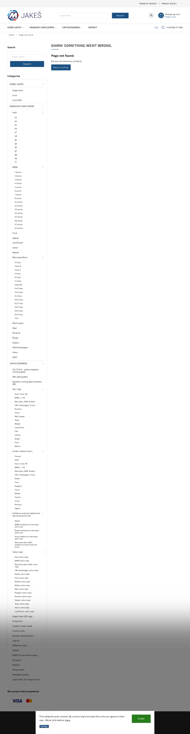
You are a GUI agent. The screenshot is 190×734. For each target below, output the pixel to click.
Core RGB (17, 100)
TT (16, 162)
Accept (141, 718)
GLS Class (19, 314)
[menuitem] (17, 27)
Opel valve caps (21, 589)
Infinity (18, 435)
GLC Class (19, 303)
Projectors (17, 621)
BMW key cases (19, 645)
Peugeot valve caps (23, 592)
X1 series (18, 202)
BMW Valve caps (22, 560)
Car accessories (18, 363)
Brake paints (18, 669)
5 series (18, 187)
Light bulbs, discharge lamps (26, 679)
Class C (18, 270)
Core (14, 95)
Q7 (16, 151)
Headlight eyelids (20, 674)
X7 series (18, 224)
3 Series (18, 179)
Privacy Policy (169, 3)
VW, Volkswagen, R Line (25, 405)
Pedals (15, 650)
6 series (18, 191)
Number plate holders (23, 635)
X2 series (19, 205)
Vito (16, 318)
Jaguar (15, 238)
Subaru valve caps (22, 600)
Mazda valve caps (22, 581)
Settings (44, 726)
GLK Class (19, 311)
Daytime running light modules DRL (27, 382)
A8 (16, 136)
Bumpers (16, 660)
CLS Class (19, 292)
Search (120, 15)
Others (17, 446)
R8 (16, 158)
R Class (18, 277)
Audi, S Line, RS (21, 394)
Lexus (15, 247)
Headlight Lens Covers (22, 106)
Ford (14, 233)
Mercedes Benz (19, 257)
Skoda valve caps (22, 574)
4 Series (18, 183)
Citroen (18, 456)
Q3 (16, 143)
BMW (15, 167)
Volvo (15, 352)
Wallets (16, 665)
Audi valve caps (21, 557)
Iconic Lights (16, 84)
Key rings (16, 389)
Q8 (16, 154)
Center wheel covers (22, 451)
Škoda (15, 337)
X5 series (19, 217)
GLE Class (19, 307)
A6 (16, 128)
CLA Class (19, 288)
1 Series (18, 172)
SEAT (14, 357)
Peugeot (18, 486)
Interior (16, 640)
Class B (18, 266)
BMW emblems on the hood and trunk (26, 525)
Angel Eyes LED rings (22, 616)
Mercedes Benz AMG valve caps (26, 565)
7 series (18, 194)
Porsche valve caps (23, 596)
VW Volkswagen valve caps (26, 570)
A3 (16, 117)
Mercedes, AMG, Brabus (25, 401)
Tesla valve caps (22, 604)
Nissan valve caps (22, 585)
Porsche (16, 333)
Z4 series (19, 228)
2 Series (18, 176)
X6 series (19, 220)
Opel (14, 328)
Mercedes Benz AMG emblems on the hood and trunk (26, 544)
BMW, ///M (20, 397)
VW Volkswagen (20, 347)
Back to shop (60, 67)
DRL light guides (20, 376)
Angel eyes (17, 90)
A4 (16, 121)
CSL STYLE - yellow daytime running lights (25, 370)
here (67, 720)
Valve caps (17, 552)
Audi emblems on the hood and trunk (26, 537)
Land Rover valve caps (24, 611)
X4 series (19, 213)
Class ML (18, 284)
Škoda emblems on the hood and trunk (27, 531)
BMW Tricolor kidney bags (24, 655)
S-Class (18, 281)
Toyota (18, 497)
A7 (16, 132)
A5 (16, 125)
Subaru (15, 342)
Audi (14, 112)
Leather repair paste (22, 626)
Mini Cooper (18, 323)
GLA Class (19, 299)
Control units (18, 631)
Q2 (16, 140)
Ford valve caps (21, 578)
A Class (18, 262)
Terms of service (147, 3)
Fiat (16, 431)
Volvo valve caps (22, 607)
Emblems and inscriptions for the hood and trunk (26, 514)
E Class (18, 273)
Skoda (17, 439)
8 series (18, 198)
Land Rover (17, 242)
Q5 (16, 147)
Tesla (17, 420)
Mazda (15, 252)
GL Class (18, 296)
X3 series (19, 209)
